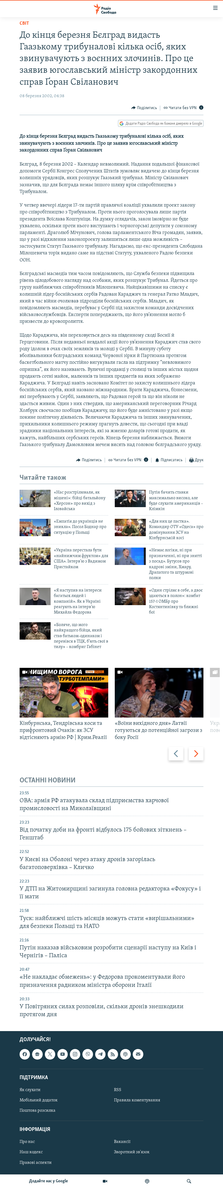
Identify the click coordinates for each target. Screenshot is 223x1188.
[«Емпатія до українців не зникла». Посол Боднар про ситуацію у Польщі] (35, 527)
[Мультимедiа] (105, 1181)
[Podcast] (125, 1054)
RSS (117, 1090)
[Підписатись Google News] (37, 1054)
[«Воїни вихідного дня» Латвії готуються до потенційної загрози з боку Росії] (159, 693)
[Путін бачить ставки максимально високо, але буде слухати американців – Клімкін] (130, 498)
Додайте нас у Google (48, 1181)
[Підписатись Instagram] (75, 1054)
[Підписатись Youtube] (62, 1054)
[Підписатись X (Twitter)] (50, 1054)
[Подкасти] (147, 1181)
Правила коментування (137, 1100)
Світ (24, 23)
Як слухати (30, 1090)
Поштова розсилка (37, 1110)
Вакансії (122, 1142)
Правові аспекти (36, 1163)
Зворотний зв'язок (132, 1152)
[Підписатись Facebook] (25, 1054)
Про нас (27, 1142)
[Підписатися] (138, 1054)
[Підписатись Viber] (87, 1054)
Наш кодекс (31, 1152)
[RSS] (113, 1054)
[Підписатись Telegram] (100, 1054)
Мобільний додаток (39, 1100)
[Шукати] (189, 1181)
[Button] (144, 108)
